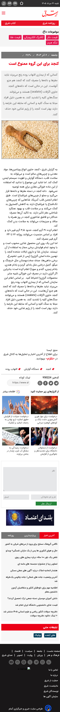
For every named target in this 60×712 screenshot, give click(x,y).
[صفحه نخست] (20, 3)
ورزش (39, 655)
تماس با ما (54, 670)
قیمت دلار (52, 37)
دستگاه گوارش (32, 369)
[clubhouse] (17, 662)
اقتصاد (17, 651)
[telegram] (56, 384)
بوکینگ (38, 635)
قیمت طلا (15, 37)
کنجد (49, 369)
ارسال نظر (46, 503)
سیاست (28, 651)
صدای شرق (7, 655)
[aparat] (23, 662)
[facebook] (45, 383)
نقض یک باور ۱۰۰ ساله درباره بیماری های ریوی (36, 557)
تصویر (19, 655)
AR (9, 3)
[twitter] (50, 383)
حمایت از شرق (51, 680)
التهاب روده (12, 369)
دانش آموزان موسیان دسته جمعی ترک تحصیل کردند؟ (32, 598)
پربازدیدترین (30, 535)
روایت (29, 655)
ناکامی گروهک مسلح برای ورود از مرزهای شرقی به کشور (31, 544)
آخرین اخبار (49, 535)
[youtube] (11, 662)
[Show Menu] (3, 11)
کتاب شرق (10, 23)
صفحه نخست (53, 651)
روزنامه (11, 535)
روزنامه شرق (49, 23)
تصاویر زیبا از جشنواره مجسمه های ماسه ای (37, 564)
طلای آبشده (50, 635)
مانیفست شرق (51, 686)
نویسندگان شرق (51, 691)
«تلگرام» (50, 359)
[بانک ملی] (30, 525)
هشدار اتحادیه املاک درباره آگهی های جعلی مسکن (33, 570)
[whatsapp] (40, 383)
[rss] (48, 662)
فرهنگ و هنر (53, 655)
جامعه (53, 55)
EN (15, 3)
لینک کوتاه (24, 378)
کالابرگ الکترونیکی (33, 37)
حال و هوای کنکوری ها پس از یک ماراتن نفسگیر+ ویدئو (31, 550)
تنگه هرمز (52, 43)
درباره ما (55, 675)
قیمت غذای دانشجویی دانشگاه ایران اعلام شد (36, 605)
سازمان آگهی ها (51, 696)
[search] (3, 3)
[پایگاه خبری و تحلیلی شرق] (50, 14)
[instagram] (42, 662)
